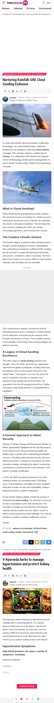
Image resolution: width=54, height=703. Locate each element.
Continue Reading (27, 686)
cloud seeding (8, 532)
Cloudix (18, 532)
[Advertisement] (27, 44)
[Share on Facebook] (9, 91)
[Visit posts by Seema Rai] (5, 583)
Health (7, 554)
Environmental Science (14, 74)
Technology (39, 74)
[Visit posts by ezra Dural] (5, 99)
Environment (28, 532)
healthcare (18, 554)
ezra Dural (12, 97)
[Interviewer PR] (17, 3)
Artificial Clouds (40, 528)
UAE (36, 532)
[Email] (17, 91)
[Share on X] (13, 91)
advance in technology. (22, 528)
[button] (5, 3)
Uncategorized (32, 554)
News (29, 74)
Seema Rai (12, 582)
